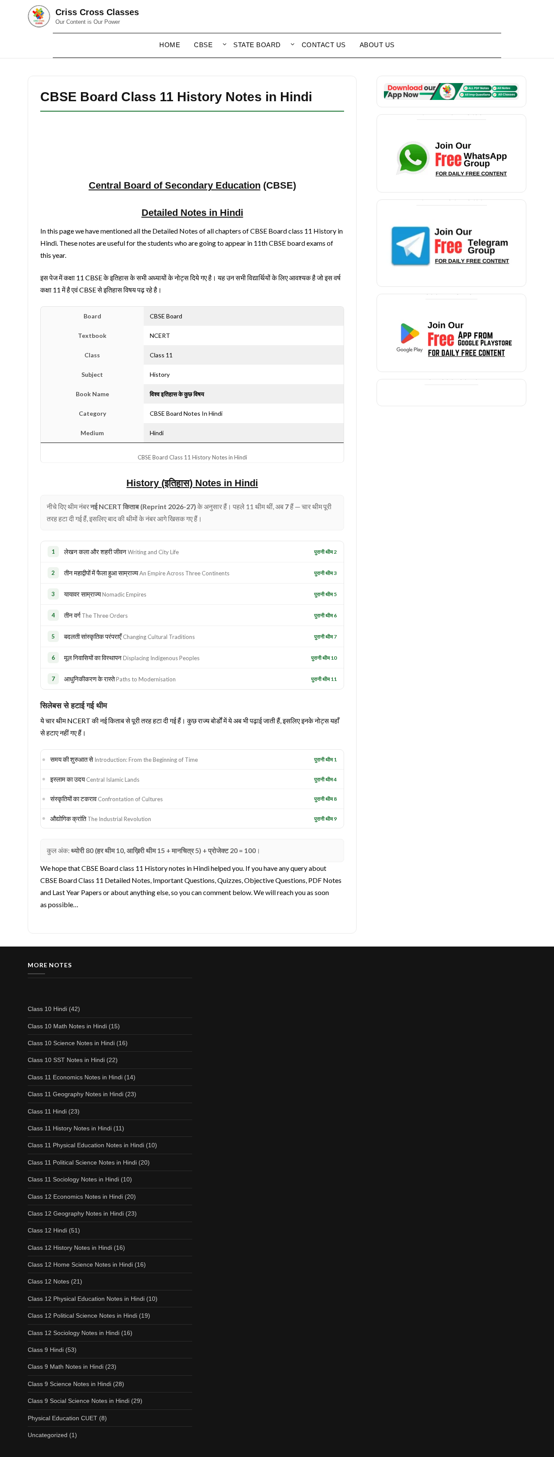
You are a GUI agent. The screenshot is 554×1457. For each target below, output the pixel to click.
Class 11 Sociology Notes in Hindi (73, 1179)
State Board (257, 44)
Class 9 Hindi (46, 1349)
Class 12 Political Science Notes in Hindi (82, 1315)
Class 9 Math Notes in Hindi (65, 1366)
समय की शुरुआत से (124, 759)
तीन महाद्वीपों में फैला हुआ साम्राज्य (146, 573)
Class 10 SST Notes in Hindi (66, 1059)
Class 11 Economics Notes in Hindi (75, 1077)
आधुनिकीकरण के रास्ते (120, 679)
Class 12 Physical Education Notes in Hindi (86, 1298)
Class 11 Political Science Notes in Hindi (82, 1162)
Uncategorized (48, 1434)
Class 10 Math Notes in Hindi (67, 1026)
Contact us (324, 44)
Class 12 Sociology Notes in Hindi (73, 1332)
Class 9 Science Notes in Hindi (69, 1383)
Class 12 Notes (48, 1281)
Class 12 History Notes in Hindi (70, 1247)
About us (377, 44)
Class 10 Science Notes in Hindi (71, 1043)
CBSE (203, 44)
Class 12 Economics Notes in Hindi (75, 1196)
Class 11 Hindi (47, 1111)
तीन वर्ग (96, 615)
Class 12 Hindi (47, 1230)
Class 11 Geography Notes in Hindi (75, 1094)
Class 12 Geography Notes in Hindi (76, 1213)
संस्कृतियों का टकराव (106, 798)
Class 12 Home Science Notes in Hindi (80, 1264)
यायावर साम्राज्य (105, 594)
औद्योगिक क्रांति (100, 818)
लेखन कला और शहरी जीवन (121, 551)
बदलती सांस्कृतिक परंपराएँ (129, 636)
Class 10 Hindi (47, 1008)
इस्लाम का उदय (94, 779)
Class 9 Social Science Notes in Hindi (78, 1400)
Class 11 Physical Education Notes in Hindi (86, 1145)
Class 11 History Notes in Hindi (70, 1128)
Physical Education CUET (62, 1418)
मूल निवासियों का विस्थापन (132, 657)
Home (169, 44)
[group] (192, 483)
